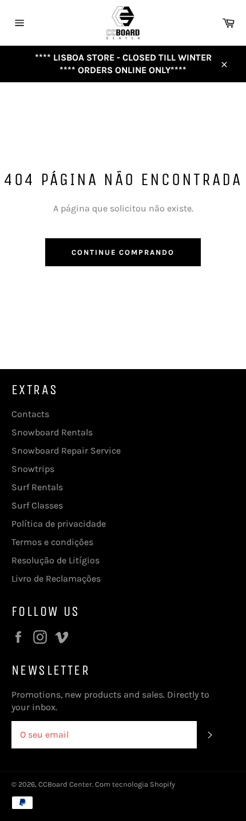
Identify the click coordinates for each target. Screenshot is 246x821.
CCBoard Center (65, 784)
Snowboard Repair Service (66, 450)
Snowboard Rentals (52, 432)
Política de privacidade (58, 523)
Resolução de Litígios (55, 560)
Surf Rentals (37, 487)
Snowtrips (32, 468)
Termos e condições (52, 541)
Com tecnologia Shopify (135, 784)
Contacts (30, 414)
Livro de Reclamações (56, 578)
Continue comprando (123, 252)
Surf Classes (37, 505)
